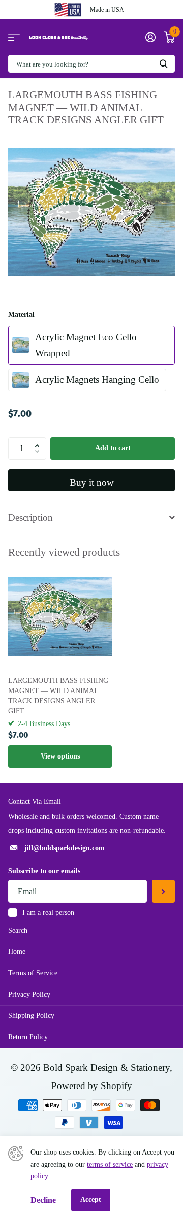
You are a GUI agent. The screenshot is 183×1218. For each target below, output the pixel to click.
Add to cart (113, 448)
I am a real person (48, 912)
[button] (39, 440)
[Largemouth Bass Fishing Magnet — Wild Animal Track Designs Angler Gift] (60, 617)
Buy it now (92, 482)
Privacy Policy (29, 994)
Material (21, 314)
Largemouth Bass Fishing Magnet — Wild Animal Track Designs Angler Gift (58, 696)
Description (30, 517)
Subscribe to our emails (44, 871)
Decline (43, 1200)
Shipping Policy (31, 1015)
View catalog (14, 37)
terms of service (110, 1164)
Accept (90, 1199)
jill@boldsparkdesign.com (64, 848)
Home (16, 952)
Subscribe (163, 891)
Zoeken (163, 64)
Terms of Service (32, 973)
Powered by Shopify (91, 1085)
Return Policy (28, 1037)
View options (60, 756)
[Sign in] (150, 37)
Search (17, 930)
